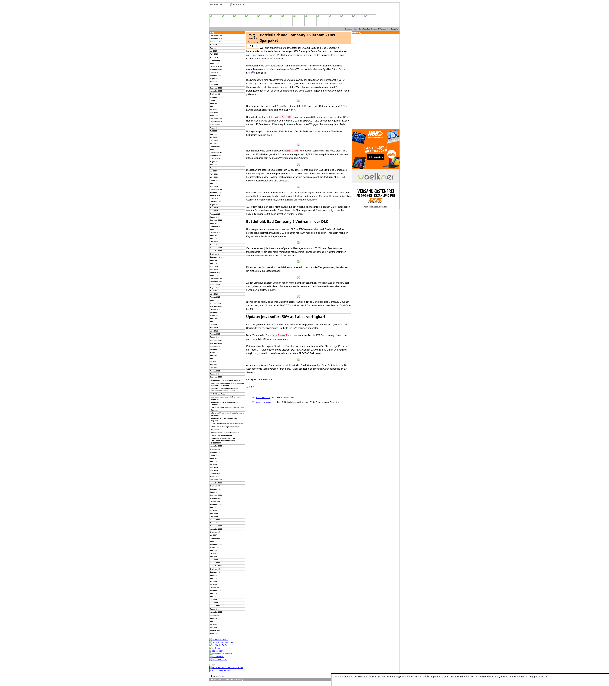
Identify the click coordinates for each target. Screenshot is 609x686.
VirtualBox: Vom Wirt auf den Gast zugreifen (224, 419)
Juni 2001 (213, 621)
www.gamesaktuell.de (265, 402)
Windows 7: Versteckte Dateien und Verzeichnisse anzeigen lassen (224, 390)
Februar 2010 (215, 474)
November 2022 (216, 91)
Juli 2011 (213, 355)
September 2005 (216, 572)
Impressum (216, 680)
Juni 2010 (213, 461)
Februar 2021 (215, 146)
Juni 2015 (213, 239)
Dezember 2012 (216, 303)
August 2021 (214, 128)
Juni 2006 (213, 550)
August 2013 (214, 288)
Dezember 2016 (216, 220)
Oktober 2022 (215, 94)
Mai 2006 (213, 554)
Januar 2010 (214, 477)
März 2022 (214, 112)
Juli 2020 (213, 165)
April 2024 (214, 54)
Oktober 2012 (215, 309)
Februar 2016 (215, 226)
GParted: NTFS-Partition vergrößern (225, 432)
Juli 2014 (213, 260)
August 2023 (214, 78)
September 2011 (216, 349)
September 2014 (216, 257)
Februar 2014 (215, 272)
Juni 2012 (213, 321)
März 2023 (214, 85)
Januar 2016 (214, 229)
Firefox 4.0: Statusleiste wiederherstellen (227, 424)
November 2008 (216, 498)
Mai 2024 (213, 51)
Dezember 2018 (216, 189)
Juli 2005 (213, 575)
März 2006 (214, 560)
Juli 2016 (213, 223)
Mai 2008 (213, 510)
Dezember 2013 (216, 278)
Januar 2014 (214, 275)
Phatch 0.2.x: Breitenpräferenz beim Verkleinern (225, 428)
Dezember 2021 (216, 119)
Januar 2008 (214, 523)
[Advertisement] (375, 81)
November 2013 (216, 281)
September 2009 (216, 489)
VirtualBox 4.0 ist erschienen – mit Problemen (224, 403)
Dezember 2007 (216, 526)
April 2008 (214, 514)
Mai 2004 (213, 584)
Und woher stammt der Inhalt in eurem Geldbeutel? (226, 398)
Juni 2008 (213, 507)
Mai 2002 (213, 600)
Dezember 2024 (216, 35)
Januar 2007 (214, 541)
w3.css (225, 676)
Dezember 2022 (216, 88)
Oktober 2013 (215, 285)
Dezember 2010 (216, 377)
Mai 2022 (213, 109)
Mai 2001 (213, 624)
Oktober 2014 (215, 254)
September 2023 (216, 75)
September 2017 (216, 202)
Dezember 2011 (216, 340)
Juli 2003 (213, 593)
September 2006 (216, 544)
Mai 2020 (213, 171)
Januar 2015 (214, 245)
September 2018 (216, 192)
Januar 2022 (214, 115)
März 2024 (214, 57)
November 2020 (216, 155)
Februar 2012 (215, 334)
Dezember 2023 (216, 66)
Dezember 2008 (216, 495)
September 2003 (216, 590)
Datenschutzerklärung (233, 680)
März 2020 (214, 177)
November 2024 (216, 38)
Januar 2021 (214, 149)
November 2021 (216, 122)
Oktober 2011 (215, 346)
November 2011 (216, 343)
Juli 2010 (213, 458)
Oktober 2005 (215, 569)
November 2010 (216, 446)
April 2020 (214, 174)
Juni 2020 (213, 168)
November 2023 (216, 69)
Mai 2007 (213, 535)
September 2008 (216, 504)
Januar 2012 (214, 337)
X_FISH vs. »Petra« (218, 394)
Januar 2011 (214, 374)
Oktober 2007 (215, 532)
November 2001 (216, 612)
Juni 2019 (213, 183)
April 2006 (214, 557)
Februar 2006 (215, 563)
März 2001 (214, 627)
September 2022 (216, 97)
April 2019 (214, 186)
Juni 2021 (213, 134)
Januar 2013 (214, 300)
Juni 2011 (213, 358)
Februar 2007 (215, 538)
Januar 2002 (214, 609)
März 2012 (214, 331)
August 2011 (214, 352)
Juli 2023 (213, 82)
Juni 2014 (213, 263)
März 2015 (214, 242)
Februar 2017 (215, 214)
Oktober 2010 (215, 449)
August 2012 (214, 315)
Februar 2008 (215, 520)
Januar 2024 (214, 63)
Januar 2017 (214, 217)
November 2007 (216, 529)
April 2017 (214, 208)
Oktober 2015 (215, 232)
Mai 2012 (213, 325)
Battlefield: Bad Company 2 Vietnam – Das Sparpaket (227, 409)
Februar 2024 (215, 60)
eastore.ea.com (263, 398)
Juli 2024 (213, 45)
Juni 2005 (213, 578)
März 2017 (214, 211)
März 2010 (214, 470)
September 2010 (216, 452)
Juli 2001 (213, 618)
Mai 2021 (213, 137)
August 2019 (214, 180)
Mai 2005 (213, 581)
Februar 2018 (215, 195)
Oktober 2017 (215, 199)
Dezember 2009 (216, 480)
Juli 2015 (213, 235)
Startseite (348, 29)
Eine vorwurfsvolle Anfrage (221, 435)
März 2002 (214, 603)
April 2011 (214, 365)
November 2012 (216, 306)
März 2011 (214, 368)
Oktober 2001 (215, 615)
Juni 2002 (213, 596)
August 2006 (214, 547)
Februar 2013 (215, 297)
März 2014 (214, 269)
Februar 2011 (215, 371)
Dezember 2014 (216, 248)
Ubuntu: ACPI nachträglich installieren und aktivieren (227, 414)
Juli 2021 (213, 131)
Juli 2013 (213, 291)
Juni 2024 (213, 48)
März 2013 (214, 294)
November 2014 (216, 251)
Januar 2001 (214, 633)
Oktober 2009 (215, 486)
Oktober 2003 (215, 587)
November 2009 (216, 483)
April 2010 (214, 467)
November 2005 (216, 566)
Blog (355, 29)
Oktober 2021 (215, 125)
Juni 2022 (213, 106)
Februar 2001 (215, 630)
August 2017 (214, 205)
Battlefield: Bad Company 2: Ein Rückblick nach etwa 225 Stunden (227, 384)
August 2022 (214, 100)
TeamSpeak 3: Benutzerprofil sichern (225, 380)
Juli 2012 (213, 318)
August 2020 (214, 162)
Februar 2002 (215, 606)
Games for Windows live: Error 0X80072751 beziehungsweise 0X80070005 (223, 440)
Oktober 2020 (215, 159)
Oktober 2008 (215, 501)
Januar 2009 (214, 492)
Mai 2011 (213, 361)
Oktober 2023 (215, 72)
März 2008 (214, 517)
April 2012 (214, 328)
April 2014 (214, 266)
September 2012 (216, 312)
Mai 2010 (213, 464)
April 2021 (214, 140)
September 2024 (216, 42)
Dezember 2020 (216, 152)
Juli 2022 (213, 103)
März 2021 (214, 143)
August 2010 (214, 455)
